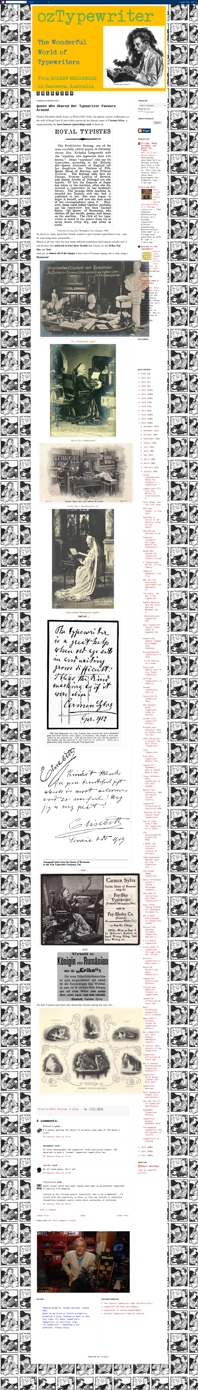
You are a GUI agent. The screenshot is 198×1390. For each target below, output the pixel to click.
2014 (144, 423)
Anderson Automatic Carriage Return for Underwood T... (152, 542)
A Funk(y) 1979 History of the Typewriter (152, 1048)
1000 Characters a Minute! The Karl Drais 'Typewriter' (151, 742)
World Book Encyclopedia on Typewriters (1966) (152, 919)
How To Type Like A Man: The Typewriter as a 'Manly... (152, 825)
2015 (144, 419)
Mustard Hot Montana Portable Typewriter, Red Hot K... (151, 932)
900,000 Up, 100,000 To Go (151, 532)
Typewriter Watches (149, 1087)
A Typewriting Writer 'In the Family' (152, 564)
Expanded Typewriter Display (150, 1112)
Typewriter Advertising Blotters (150, 981)
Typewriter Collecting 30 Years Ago (151, 1001)
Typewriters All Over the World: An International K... (151, 493)
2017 (144, 411)
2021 (144, 394)
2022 (144, 390)
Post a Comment (48, 1210)
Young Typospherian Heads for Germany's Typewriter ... (152, 480)
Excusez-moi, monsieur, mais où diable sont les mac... (152, 731)
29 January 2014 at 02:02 (57, 1204)
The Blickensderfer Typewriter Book (152, 836)
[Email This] (90, 1109)
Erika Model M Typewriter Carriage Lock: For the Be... (152, 951)
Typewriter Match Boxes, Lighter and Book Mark (151, 1078)
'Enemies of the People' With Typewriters (151, 815)
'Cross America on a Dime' (151, 662)
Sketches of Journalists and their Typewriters (150, 897)
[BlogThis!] (93, 1109)
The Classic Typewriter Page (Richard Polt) (128, 1303)
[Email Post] (85, 1109)
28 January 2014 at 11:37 (57, 1137)
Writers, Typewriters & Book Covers (151, 961)
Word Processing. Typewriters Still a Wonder (152, 1011)
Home (83, 1215)
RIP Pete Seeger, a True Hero (152, 511)
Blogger (105, 1357)
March (147, 463)
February (149, 467)
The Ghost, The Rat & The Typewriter (151, 596)
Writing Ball (148, 187)
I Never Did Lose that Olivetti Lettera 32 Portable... (150, 849)
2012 (144, 1151)
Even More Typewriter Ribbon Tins (150, 758)
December (149, 426)
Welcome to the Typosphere (149, 247)
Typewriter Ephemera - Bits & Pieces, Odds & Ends (152, 769)
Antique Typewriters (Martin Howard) (124, 1314)
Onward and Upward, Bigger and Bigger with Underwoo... (152, 643)
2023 (144, 386)
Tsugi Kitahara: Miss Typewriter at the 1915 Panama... (151, 781)
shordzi (47, 1165)
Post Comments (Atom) (64, 1220)
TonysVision (49, 1182)
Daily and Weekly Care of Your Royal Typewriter (152, 671)
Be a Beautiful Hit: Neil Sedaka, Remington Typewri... (151, 1037)
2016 (144, 415)
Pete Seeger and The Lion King (151, 503)
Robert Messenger (59, 1109)
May (146, 455)
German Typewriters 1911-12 (150, 689)
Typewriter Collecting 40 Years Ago (151, 1057)
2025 (144, 378)
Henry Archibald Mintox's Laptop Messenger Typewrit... (151, 885)
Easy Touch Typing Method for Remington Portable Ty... (152, 908)
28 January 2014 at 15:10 (57, 1156)
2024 (144, 382)
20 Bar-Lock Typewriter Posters (150, 721)
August (148, 443)
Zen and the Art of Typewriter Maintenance (151, 1103)
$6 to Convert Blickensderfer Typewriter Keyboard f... (152, 1067)
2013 (144, 1147)
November (149, 431)
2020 (144, 398)
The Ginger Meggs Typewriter (150, 873)
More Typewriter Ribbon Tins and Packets (151, 1094)
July (146, 447)
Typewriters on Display (151, 1140)
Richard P (48, 1126)
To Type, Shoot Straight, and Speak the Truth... (149, 147)
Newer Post (43, 1215)
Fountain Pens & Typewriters (149, 282)
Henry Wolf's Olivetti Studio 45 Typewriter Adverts (150, 1023)
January (148, 471)
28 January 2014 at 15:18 (57, 1173)
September (149, 439)
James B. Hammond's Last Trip (152, 573)
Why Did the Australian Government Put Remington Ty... (152, 585)
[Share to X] (96, 1109)
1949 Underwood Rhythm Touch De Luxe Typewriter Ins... (151, 862)
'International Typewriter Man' (151, 618)
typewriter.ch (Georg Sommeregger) (123, 1310)
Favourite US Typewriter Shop (150, 698)
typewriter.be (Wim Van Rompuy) (121, 1307)
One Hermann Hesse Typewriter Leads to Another (150, 710)
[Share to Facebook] (99, 1109)
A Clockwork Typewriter (150, 942)
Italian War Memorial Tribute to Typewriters (150, 991)
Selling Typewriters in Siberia (152, 681)
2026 (144, 374)
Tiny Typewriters (150, 751)
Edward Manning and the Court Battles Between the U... (151, 607)
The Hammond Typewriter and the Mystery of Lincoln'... (152, 1131)
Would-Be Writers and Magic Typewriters (150, 971)
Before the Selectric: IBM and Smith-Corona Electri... (152, 795)
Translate (149, 112)
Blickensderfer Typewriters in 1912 (152, 654)
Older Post (123, 1215)
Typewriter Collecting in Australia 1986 (152, 806)
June (146, 451)
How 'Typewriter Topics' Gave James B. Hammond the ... (151, 630)
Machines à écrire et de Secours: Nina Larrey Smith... (151, 522)
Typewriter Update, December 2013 (151, 1121)
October (148, 435)
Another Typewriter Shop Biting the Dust (150, 288)
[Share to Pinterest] (101, 1109)
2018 (144, 406)
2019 (144, 402)
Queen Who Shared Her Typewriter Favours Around (152, 554)
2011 (144, 1155)
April (147, 459)
